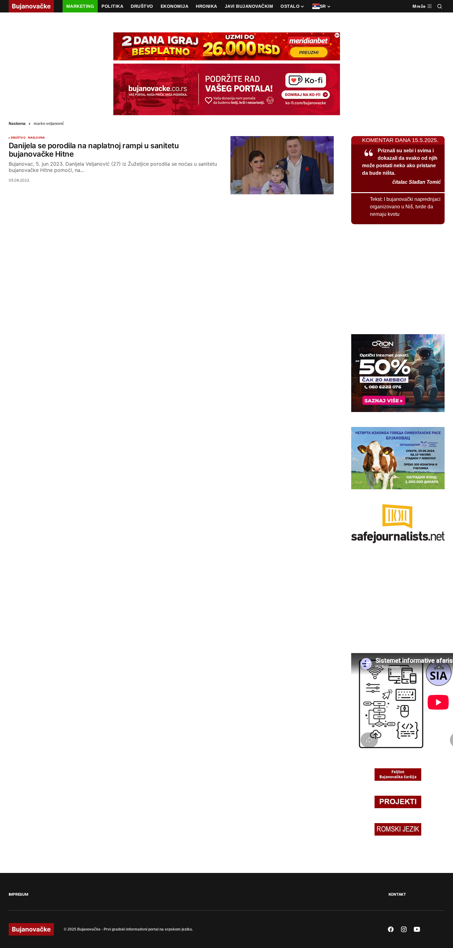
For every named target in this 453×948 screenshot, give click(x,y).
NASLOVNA (36, 137)
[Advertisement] (398, 278)
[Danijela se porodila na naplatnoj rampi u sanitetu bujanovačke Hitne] (282, 165)
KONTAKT (397, 894)
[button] (440, 6)
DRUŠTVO (18, 137)
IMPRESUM (18, 894)
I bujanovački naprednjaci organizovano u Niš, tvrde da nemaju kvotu (405, 207)
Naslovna (17, 123)
